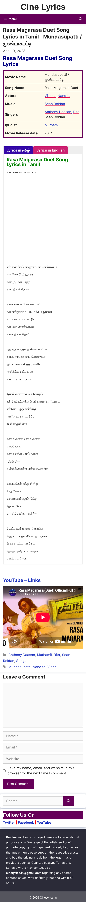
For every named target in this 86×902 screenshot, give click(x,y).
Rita (76, 112)
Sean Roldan (55, 104)
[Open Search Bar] (80, 19)
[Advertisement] (43, 220)
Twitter (9, 822)
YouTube (44, 822)
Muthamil (52, 125)
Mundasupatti (19, 667)
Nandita (64, 96)
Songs (21, 661)
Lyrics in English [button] (50, 150)
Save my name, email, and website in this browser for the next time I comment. (40, 770)
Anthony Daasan (21, 655)
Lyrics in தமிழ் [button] (18, 150)
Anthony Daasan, (58, 112)
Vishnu (50, 96)
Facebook (26, 822)
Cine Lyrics (43, 7)
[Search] (68, 801)
